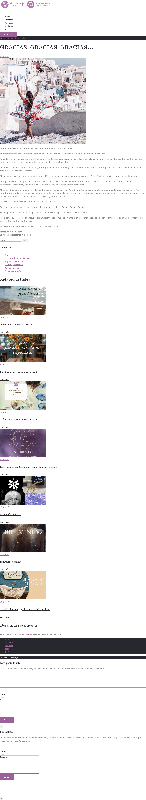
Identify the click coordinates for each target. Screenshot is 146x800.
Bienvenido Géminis (10, 561)
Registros (9, 26)
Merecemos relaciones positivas (16, 324)
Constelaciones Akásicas (17, 258)
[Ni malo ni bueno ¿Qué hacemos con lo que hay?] (23, 599)
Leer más (4, 332)
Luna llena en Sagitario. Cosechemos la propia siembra (28, 467)
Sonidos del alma (13, 268)
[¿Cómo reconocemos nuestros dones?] (23, 409)
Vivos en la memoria (10, 514)
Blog (7, 29)
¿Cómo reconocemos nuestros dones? (19, 419)
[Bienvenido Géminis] (23, 551)
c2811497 (4, 56)
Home (7, 16)
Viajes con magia (13, 271)
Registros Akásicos (14, 261)
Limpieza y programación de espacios (19, 372)
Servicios (9, 23)
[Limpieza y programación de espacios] (23, 361)
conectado (27, 634)
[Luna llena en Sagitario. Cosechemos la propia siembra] (23, 456)
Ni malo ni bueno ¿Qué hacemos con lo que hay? (25, 609)
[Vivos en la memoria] (23, 504)
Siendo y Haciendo (14, 264)
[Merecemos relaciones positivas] (23, 314)
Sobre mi (9, 20)
